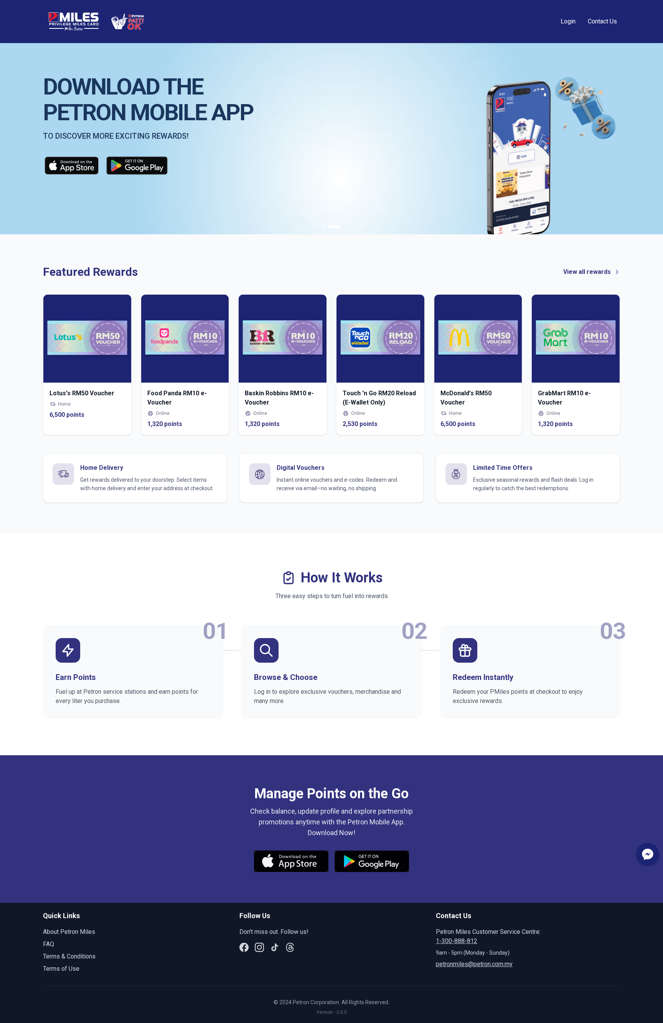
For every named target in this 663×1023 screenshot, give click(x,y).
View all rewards (587, 271)
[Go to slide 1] (323, 226)
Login (568, 21)
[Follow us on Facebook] (244, 947)
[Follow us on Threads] (290, 947)
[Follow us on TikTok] (274, 947)
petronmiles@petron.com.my (474, 964)
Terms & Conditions (69, 956)
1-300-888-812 (456, 941)
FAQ (48, 944)
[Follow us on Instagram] (259, 947)
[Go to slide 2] (334, 226)
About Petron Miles (69, 931)
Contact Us (602, 21)
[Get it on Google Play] (137, 167)
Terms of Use (61, 968)
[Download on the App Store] (71, 167)
